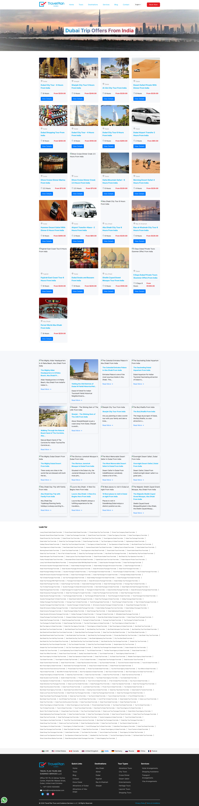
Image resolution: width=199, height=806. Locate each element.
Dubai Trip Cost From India (47, 717)
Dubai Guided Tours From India (145, 547)
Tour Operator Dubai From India (133, 687)
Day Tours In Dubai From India (138, 681)
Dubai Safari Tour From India (48, 541)
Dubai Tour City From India (93, 674)
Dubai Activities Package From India (117, 590)
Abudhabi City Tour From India (99, 735)
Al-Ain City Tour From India (115, 88)
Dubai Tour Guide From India (77, 714)
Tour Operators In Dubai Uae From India (76, 735)
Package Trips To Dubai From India (135, 584)
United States (60, 751)
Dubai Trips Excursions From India (87, 662)
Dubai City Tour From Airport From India (73, 544)
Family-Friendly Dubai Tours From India (51, 559)
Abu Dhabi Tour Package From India (115, 553)
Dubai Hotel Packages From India (49, 620)
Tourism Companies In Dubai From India (111, 717)
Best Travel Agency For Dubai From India (129, 708)
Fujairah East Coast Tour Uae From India (107, 559)
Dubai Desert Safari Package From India (82, 608)
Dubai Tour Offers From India (48, 653)
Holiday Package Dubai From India (132, 599)
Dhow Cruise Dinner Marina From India (51, 738)
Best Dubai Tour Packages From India (107, 720)
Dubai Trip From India (101, 656)
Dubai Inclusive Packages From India (50, 611)
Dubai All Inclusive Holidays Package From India (54, 608)
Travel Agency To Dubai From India (73, 726)
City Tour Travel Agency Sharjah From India (78, 647)
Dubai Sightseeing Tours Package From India (53, 714)
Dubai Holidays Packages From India (136, 608)
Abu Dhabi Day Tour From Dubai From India (144, 629)
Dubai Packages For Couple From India (73, 590)
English (138, 4)
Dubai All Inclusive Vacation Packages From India (54, 574)
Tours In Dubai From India (64, 708)
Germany (118, 751)
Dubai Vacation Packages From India (110, 562)
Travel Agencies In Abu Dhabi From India (92, 550)
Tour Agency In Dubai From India (96, 544)
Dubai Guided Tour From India (128, 699)
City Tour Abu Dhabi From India (123, 638)
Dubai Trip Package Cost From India (68, 717)
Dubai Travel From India (68, 662)
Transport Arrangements (147, 776)
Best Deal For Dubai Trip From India (104, 708)
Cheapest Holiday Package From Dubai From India (80, 617)
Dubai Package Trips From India (96, 611)
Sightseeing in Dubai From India (135, 541)
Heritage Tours (124, 786)
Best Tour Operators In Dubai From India (91, 671)
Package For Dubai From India (91, 620)
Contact (126, 5)
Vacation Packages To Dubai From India (78, 605)
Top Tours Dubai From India (107, 662)
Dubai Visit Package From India (113, 584)
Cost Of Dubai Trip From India (87, 699)
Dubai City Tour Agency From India (74, 626)
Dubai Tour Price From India (111, 674)
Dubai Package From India (90, 541)
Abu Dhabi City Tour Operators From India (131, 556)
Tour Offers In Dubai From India (147, 668)
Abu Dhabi (100, 768)
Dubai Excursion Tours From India (133, 659)
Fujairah (99, 779)
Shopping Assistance (150, 772)
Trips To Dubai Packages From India (146, 602)
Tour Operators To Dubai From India (50, 681)
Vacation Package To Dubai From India (74, 571)
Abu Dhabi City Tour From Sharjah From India (53, 644)
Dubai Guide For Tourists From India (142, 690)
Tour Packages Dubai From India (72, 596)
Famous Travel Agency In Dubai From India (113, 729)
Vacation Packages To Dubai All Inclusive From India (78, 587)
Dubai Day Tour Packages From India (132, 720)
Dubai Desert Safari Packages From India (80, 599)
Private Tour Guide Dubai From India (98, 668)
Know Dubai (77, 782)
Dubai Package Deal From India (71, 620)
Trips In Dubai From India (47, 671)
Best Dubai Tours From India (48, 699)
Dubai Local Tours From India (148, 699)
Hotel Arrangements (150, 768)
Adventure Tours (125, 768)
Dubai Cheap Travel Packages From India (139, 617)
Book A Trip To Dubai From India (49, 711)
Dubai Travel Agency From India (138, 535)
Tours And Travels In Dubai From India (129, 662)
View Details (47, 99)
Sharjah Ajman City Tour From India (124, 644)
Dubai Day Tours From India (75, 674)
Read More (45, 389)
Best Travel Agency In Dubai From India (121, 626)
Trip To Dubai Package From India (147, 571)
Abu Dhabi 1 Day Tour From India (148, 635)
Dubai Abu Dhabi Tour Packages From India (87, 632)
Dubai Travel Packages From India (129, 568)
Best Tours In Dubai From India (114, 671)
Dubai (98, 775)
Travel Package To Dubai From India (122, 602)
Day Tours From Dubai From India (90, 711)
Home (71, 5)
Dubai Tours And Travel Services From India (52, 668)
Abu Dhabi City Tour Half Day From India (51, 638)
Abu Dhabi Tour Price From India (91, 538)
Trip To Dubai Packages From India (50, 577)
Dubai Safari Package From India (91, 584)
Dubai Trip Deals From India (128, 702)
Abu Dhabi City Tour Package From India (100, 635)
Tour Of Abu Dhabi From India (136, 632)
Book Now (153, 5)
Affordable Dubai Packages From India (127, 614)
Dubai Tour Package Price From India (143, 684)
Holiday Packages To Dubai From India (82, 614)
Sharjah (99, 786)
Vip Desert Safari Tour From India (142, 735)
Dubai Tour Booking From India (90, 723)
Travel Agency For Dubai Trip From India (131, 732)
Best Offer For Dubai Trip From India (67, 671)
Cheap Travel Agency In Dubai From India (52, 674)
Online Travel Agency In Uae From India (78, 705)
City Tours (123, 772)
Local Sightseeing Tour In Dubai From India (72, 650)
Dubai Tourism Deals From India (49, 662)
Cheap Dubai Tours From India (70, 711)
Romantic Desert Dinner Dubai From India (52, 535)
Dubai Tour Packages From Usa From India (105, 593)
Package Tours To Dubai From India (77, 602)
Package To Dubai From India (104, 614)
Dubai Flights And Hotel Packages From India (135, 587)
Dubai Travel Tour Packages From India (144, 714)
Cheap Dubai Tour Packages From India (109, 659)
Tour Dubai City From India (89, 732)
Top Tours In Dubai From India (97, 696)
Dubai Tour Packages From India (76, 535)
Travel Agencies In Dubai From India (50, 547)
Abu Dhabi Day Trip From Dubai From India (141, 553)
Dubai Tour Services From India (131, 674)
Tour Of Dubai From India (94, 650)
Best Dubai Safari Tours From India (73, 547)
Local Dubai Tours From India (91, 687)
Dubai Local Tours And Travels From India (52, 693)
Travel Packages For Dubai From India (119, 596)
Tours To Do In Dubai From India (97, 681)
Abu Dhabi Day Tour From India (96, 629)
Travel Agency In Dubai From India (97, 626)
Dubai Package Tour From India (70, 584)
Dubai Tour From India (46, 702)
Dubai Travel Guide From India (108, 702)
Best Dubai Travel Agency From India (50, 690)
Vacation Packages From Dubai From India (52, 605)
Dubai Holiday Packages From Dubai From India (101, 577)
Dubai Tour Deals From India (146, 726)
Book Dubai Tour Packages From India (75, 665)
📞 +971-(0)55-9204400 (49, 787)
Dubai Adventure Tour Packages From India (52, 684)
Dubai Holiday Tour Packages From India (126, 581)
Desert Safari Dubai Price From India (137, 550)
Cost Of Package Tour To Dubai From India (98, 726)
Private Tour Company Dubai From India (123, 532)
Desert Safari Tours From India (115, 550)
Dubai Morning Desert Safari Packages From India (79, 738)
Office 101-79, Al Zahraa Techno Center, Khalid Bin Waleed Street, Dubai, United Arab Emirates (53, 780)
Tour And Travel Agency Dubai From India (123, 668)
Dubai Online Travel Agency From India (139, 711)
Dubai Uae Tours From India (78, 696)
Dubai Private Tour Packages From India (78, 693)
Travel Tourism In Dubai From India (138, 729)
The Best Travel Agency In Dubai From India (116, 650)
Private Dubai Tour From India (76, 668)
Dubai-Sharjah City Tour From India (135, 647)
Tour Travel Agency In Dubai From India (123, 623)
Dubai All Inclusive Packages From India (104, 568)
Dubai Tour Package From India (135, 538)
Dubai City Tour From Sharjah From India (99, 644)
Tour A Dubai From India (106, 653)
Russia (131, 751)
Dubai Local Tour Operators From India (51, 735)
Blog (116, 5)
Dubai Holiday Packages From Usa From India (109, 608)
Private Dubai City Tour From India (99, 532)
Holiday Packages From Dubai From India (52, 602)
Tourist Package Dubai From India (99, 602)
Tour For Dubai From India (142, 705)
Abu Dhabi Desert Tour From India (74, 629)
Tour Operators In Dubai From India (119, 544)
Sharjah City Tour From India (138, 641)
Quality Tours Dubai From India (88, 653)
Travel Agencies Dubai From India (113, 538)
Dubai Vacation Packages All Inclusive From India (76, 568)
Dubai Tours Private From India (71, 687)
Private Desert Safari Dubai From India (76, 532)
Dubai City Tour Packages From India (70, 541)
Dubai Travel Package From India (49, 568)
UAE (47, 751)
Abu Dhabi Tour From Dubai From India (51, 629)
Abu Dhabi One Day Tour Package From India (114, 641)
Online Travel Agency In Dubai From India (52, 705)
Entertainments (125, 782)
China (143, 751)
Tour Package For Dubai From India (134, 620)
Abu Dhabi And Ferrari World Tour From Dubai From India (56, 632)
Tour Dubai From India (46, 659)
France (154, 751)
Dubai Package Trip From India (72, 623)
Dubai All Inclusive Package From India (100, 581)
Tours (81, 5)
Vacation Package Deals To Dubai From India (53, 599)
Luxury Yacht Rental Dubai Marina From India (53, 562)
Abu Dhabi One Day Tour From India (76, 638)
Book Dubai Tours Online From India (74, 690)
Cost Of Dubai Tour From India (67, 699)
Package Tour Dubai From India (112, 620)
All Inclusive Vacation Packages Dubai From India (54, 565)
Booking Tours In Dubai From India (97, 690)
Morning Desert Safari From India (49, 550)
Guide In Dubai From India (68, 678)
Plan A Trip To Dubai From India (67, 553)
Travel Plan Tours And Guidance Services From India (79, 720)
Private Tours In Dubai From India (111, 687)
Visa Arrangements (149, 781)
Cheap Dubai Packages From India (136, 605)
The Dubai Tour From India (86, 678)
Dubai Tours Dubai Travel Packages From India (53, 696)
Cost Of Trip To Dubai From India (107, 699)
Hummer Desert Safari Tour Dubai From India (99, 547)
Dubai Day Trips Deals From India (119, 690)
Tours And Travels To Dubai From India (74, 681)
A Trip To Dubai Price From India (118, 681)
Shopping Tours (125, 793)
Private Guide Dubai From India (101, 705)
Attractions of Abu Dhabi (80, 790)
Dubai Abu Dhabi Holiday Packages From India (111, 617)
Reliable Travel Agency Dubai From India (139, 656)
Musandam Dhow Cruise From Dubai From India (79, 559)
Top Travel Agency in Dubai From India (112, 541)
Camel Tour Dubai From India (70, 550)
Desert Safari (124, 779)
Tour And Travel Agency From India (120, 735)
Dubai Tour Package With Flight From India (52, 581)
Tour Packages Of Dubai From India (95, 596)
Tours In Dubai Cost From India (108, 732)
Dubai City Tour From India (47, 553)
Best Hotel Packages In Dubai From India (107, 587)
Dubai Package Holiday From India (74, 611)
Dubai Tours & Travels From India (121, 714)
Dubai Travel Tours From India (67, 653)
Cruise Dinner (124, 775)
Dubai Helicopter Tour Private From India (51, 556)
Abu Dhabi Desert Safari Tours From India (52, 635)
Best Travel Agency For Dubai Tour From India (139, 671)
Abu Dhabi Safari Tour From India (75, 635)
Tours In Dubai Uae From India (117, 696)
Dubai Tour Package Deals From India (103, 693)
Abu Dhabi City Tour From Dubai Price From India (54, 641)
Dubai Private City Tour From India (50, 538)
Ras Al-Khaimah (102, 782)
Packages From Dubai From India (76, 581)
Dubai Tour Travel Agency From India (98, 714)
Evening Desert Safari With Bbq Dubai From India (83, 562)
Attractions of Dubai (81, 786)
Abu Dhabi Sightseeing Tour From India (100, 638)
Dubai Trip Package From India (132, 562)
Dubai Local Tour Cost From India (68, 723)
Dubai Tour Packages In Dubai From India (107, 599)
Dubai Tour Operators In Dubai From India (80, 656)
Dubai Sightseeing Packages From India (119, 611)
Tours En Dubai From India (149, 662)
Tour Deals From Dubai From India (122, 705)
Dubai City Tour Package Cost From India (91, 553)
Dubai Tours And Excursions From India (66, 702)
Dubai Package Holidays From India (50, 571)
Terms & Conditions (153, 803)
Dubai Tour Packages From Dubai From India (130, 693)
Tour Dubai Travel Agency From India (107, 678)
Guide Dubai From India (72, 732)
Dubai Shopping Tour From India (105, 738)
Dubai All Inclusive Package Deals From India (144, 590)
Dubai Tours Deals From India (88, 702)
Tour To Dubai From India (47, 708)
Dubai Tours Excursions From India (50, 687)
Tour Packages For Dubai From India (50, 623)
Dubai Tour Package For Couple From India (78, 593)
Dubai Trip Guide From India (72, 729)
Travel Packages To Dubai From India (124, 571)
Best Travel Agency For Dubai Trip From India (53, 656)
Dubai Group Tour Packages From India (51, 732)
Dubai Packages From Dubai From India (128, 577)
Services (106, 5)
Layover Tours (124, 789)
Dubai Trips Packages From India (130, 593)
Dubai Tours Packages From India (81, 574)
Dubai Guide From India (139, 650)
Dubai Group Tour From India (48, 723)
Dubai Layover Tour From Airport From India (78, 556)
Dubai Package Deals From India (49, 590)
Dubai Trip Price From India (90, 729)
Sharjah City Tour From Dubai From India (51, 647)
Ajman (98, 772)
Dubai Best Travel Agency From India (124, 726)
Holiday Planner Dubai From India (49, 544)
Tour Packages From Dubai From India (99, 571)
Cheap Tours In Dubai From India (98, 665)
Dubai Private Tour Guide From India (120, 665)
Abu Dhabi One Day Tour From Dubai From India (84, 641)
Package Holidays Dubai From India (130, 574)
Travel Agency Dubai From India (125, 653)
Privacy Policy (140, 803)
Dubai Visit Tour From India (89, 717)
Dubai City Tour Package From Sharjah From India (108, 647)
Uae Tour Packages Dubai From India (73, 577)
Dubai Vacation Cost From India (49, 678)
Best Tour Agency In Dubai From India (51, 626)
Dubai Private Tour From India (71, 538)
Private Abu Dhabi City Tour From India (125, 635)
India (107, 751)
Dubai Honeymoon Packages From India (51, 593)
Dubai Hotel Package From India (49, 584)
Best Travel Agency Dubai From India (50, 665)
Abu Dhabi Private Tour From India (141, 544)
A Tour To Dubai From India (88, 659)
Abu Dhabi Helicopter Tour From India (118, 629)
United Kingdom (91, 751)
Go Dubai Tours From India (117, 656)
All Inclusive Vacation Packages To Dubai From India (108, 605)
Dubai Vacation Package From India (50, 596)
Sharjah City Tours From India (48, 650)
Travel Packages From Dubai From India (144, 596)
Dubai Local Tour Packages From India (114, 711)
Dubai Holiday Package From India (81, 565)
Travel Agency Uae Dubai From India (50, 720)
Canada (76, 751)
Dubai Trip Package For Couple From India (105, 574)
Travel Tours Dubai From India (83, 708)
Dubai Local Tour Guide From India (78, 684)
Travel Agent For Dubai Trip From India (66, 659)
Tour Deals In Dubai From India (128, 723)
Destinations (93, 5)
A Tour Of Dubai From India (136, 696)
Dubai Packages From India (132, 565)
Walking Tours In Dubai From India (124, 547)
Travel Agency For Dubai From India (50, 726)
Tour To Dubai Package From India (50, 587)
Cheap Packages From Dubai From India (51, 617)
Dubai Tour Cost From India (109, 723)
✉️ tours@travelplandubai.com (52, 790)
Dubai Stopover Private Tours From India (133, 559)
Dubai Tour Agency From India (117, 535)
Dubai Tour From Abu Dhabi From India (114, 632)
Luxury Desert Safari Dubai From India (51, 532)
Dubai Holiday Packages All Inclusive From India (108, 565)
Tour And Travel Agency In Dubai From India (96, 623)
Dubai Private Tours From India (97, 535)
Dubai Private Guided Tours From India (105, 556)
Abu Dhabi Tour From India (142, 626)
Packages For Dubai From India (96, 590)
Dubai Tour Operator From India (121, 684)
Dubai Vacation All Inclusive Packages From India (54, 614)
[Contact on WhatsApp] (4, 803)
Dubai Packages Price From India (100, 684)
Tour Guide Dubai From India (128, 678)
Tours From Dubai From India (133, 717)
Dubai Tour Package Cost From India (50, 729)
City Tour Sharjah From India (77, 644)
